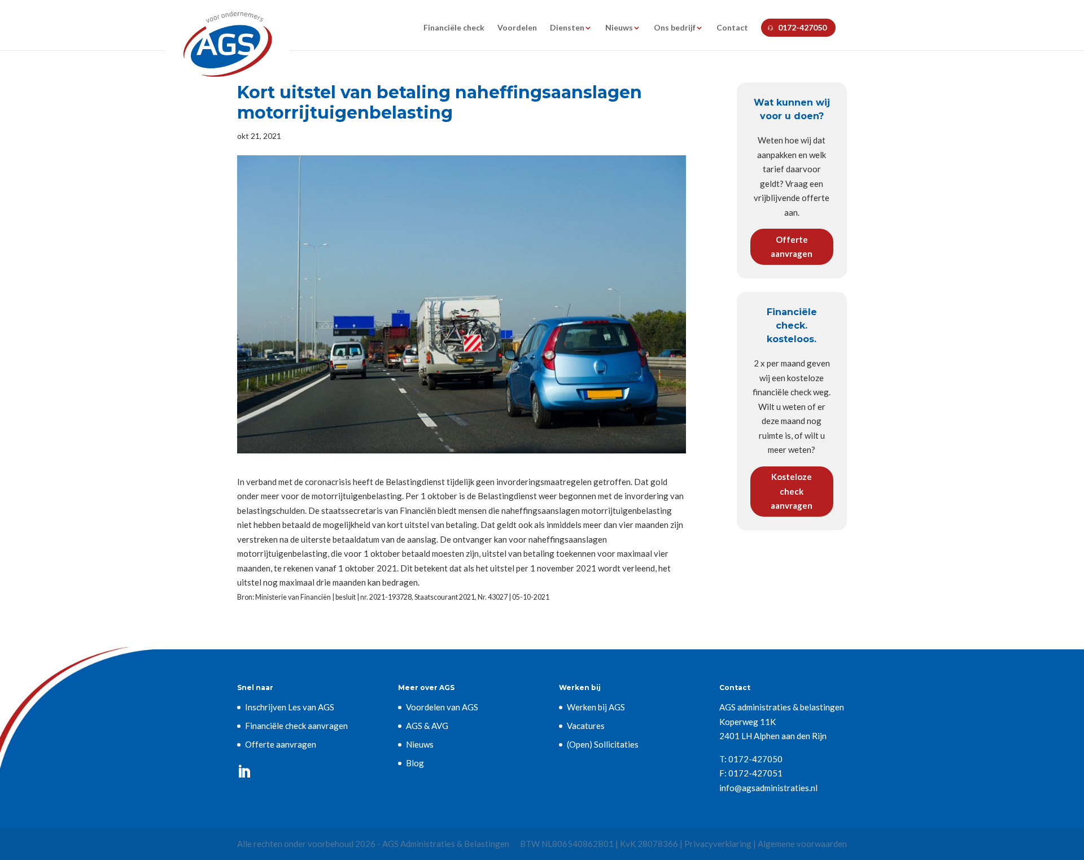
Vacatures (586, 726)
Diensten (567, 28)
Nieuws (619, 28)
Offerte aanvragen (791, 246)
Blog (415, 763)
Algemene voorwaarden (802, 844)
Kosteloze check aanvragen (791, 491)
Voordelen (517, 28)
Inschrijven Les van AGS (289, 707)
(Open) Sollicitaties (603, 744)
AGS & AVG (427, 726)
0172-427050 (802, 27)
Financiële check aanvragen (296, 726)
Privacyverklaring (717, 844)
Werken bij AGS (596, 707)
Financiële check (453, 28)
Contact (732, 28)
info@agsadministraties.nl (768, 788)
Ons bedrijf (675, 28)
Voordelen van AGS (442, 707)
